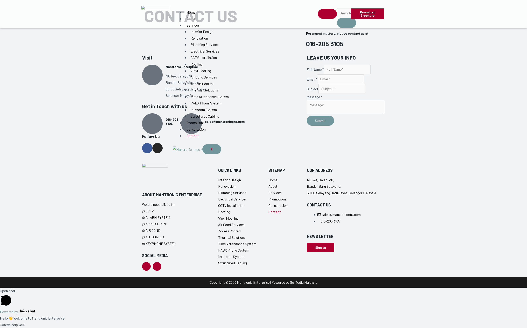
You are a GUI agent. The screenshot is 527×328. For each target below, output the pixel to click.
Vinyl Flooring (201, 71)
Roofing (197, 64)
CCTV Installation (204, 57)
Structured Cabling (205, 116)
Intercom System (204, 110)
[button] (339, 4)
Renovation (199, 38)
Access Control (202, 84)
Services (193, 25)
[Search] (346, 23)
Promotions (195, 123)
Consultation (196, 129)
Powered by (9, 312)
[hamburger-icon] (327, 14)
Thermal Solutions (204, 90)
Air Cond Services (204, 77)
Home (191, 12)
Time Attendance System (210, 97)
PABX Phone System (206, 103)
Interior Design (202, 31)
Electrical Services (205, 51)
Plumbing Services (205, 44)
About (191, 18)
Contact (193, 136)
